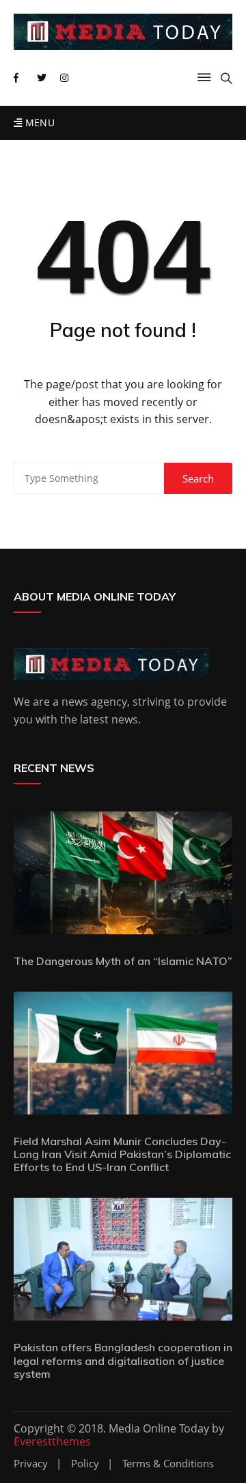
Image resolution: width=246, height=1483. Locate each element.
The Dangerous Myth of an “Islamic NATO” (123, 961)
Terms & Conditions (168, 1463)
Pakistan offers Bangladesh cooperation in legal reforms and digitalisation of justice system (123, 1360)
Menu (38, 122)
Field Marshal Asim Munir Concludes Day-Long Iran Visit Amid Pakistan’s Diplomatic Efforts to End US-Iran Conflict (122, 1154)
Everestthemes (52, 1441)
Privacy (31, 1463)
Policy (85, 1463)
